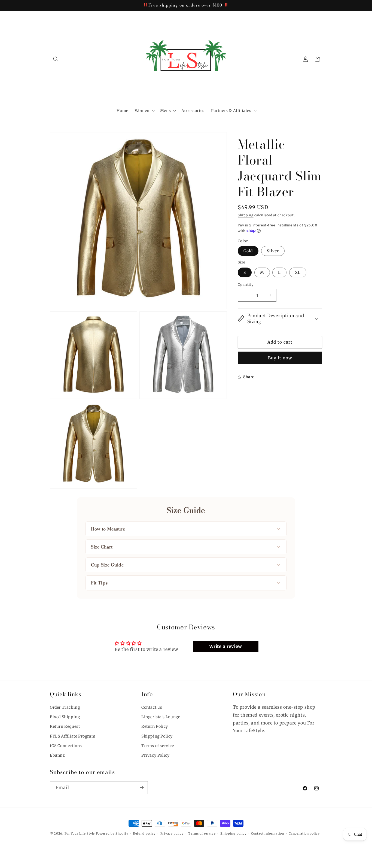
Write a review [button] (225, 646)
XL (298, 272)
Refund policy (144, 833)
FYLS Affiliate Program (72, 736)
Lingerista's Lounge (160, 717)
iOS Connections (66, 745)
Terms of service (157, 745)
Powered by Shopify (112, 833)
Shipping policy (233, 833)
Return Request (65, 726)
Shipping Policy (157, 736)
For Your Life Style (80, 833)
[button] (56, 59)
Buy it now (280, 357)
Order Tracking (65, 707)
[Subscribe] (142, 787)
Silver (273, 250)
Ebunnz (57, 755)
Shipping (246, 215)
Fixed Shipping (65, 717)
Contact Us (151, 707)
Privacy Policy (155, 755)
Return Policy (154, 726)
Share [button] (248, 376)
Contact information (267, 833)
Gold (248, 250)
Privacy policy (172, 833)
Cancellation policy (304, 833)
